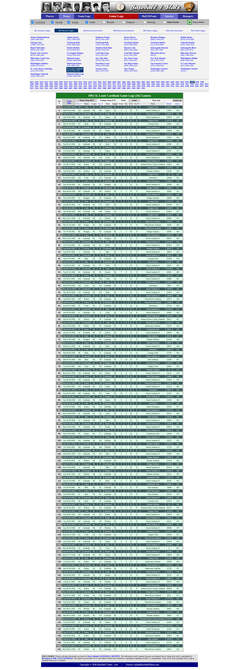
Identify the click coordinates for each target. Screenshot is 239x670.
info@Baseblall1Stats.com (146, 664)
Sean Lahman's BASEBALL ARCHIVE (103, 656)
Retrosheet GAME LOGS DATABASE (57, 658)
